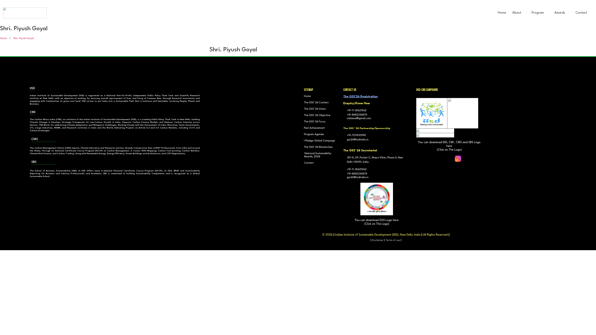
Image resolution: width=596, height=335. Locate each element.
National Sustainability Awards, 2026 (317, 155)
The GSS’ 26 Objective (317, 115)
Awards (559, 12)
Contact (581, 12)
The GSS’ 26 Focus (314, 121)
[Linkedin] (467, 159)
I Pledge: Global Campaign (319, 140)
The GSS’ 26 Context (316, 102)
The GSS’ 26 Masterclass (318, 147)
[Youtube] (449, 159)
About (516, 12)
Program (538, 12)
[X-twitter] (441, 159)
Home (502, 12)
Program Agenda (314, 134)
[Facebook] (432, 159)
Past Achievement (314, 128)
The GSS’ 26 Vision (315, 109)
